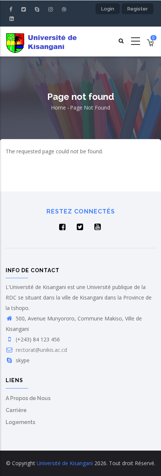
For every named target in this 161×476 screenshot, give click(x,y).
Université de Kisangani (65, 463)
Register (137, 9)
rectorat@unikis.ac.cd (40, 349)
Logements (20, 422)
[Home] (43, 41)
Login (107, 9)
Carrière (16, 410)
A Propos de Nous (28, 398)
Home (58, 107)
